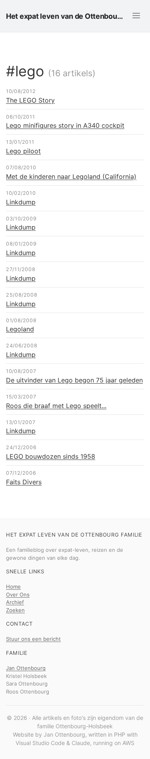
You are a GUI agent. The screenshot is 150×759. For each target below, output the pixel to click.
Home (13, 586)
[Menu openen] (136, 16)
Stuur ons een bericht (33, 639)
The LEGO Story (30, 100)
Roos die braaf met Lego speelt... (56, 406)
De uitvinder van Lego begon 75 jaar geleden (74, 380)
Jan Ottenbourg (26, 668)
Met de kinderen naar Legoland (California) (71, 176)
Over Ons (18, 594)
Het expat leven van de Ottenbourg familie (65, 16)
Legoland (20, 329)
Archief (15, 602)
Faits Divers (24, 482)
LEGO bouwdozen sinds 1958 (50, 456)
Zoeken (15, 610)
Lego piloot (23, 151)
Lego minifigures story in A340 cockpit (65, 125)
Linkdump (21, 202)
